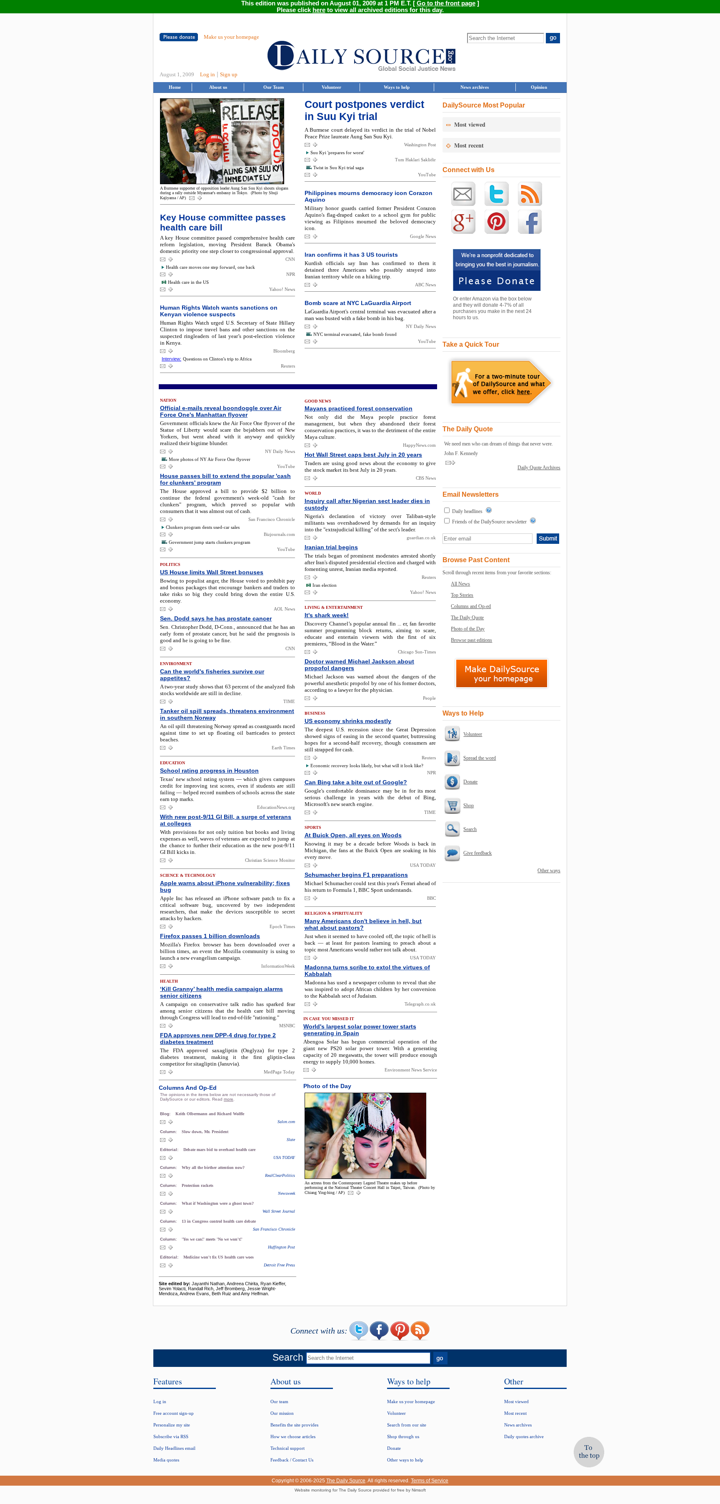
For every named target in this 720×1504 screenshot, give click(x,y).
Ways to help (397, 87)
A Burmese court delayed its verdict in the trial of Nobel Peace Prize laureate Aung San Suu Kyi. (370, 133)
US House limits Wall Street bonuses (211, 572)
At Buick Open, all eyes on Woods (353, 835)
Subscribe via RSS (170, 1436)
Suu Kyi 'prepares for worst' (337, 152)
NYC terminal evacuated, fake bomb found (355, 334)
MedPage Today (279, 1071)
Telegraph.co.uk (420, 1003)
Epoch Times (282, 926)
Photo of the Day (468, 629)
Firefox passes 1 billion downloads (210, 936)
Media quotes (166, 1459)
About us (218, 87)
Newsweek (286, 1193)
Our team (279, 1401)
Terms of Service (429, 1481)
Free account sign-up (173, 1413)
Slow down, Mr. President (205, 1131)
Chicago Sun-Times (417, 651)
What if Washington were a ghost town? (218, 1203)
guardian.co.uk (421, 537)
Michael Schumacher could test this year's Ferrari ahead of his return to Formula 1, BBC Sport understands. (370, 886)
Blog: (166, 1113)
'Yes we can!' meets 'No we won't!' (212, 1239)
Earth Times (283, 747)
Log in (207, 74)
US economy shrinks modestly (348, 721)
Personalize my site (171, 1424)
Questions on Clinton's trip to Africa (217, 358)
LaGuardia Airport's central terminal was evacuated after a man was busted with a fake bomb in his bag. (370, 314)
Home (175, 87)
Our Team (273, 87)
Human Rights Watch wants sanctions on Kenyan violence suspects (219, 311)
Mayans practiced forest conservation (358, 408)
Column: (169, 1131)
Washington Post (420, 144)
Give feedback (477, 853)
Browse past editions (471, 640)
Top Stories (462, 595)
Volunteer (331, 87)
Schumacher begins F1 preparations (356, 874)
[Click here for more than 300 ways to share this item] (200, 198)
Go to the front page (446, 3)
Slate (291, 1139)
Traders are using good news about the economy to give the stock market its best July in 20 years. (370, 466)
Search (470, 829)
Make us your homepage (231, 37)
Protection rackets (197, 1185)
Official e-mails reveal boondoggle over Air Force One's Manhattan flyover (220, 411)
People (429, 698)
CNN (290, 259)
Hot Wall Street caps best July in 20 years (363, 454)
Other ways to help (405, 1459)
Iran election (324, 585)
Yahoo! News (282, 289)
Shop (468, 805)
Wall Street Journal (278, 1211)
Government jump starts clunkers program (209, 542)
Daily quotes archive (524, 1436)
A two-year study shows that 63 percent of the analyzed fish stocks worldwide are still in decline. (227, 689)
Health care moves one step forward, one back (210, 267)
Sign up (229, 74)
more (228, 1099)
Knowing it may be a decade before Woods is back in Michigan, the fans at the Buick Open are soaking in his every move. (370, 850)
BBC (431, 898)
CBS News (426, 477)
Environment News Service (411, 1069)
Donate (470, 782)
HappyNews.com (419, 445)
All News (460, 584)
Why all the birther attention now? (213, 1167)
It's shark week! (327, 615)
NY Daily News (421, 326)
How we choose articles (292, 1436)
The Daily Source (345, 1481)
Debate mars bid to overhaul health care (219, 1149)
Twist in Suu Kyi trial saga (338, 167)
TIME (289, 701)
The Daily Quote (467, 618)
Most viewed (516, 1401)
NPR (290, 274)
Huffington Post (281, 1247)
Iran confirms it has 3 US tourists (351, 254)
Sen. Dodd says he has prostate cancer (216, 618)
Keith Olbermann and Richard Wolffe (209, 1113)
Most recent (515, 1413)
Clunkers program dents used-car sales (203, 527)
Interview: (171, 358)
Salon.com (286, 1121)
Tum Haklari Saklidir (415, 159)
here (318, 10)
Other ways (549, 870)
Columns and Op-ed (471, 606)
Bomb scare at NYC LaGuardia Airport (358, 303)
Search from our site (406, 1424)
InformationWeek (278, 965)
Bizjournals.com (279, 534)
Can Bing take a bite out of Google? (356, 782)
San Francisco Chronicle (271, 519)
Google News (423, 236)
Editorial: (170, 1149)
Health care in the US (188, 282)
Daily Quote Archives (539, 467)
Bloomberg (284, 350)
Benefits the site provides (294, 1424)
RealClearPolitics (280, 1175)
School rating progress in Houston (209, 770)
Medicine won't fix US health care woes (218, 1257)
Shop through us (403, 1436)
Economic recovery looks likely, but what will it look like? (366, 765)
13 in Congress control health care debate (219, 1221)
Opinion (539, 87)
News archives (474, 87)
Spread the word (479, 758)
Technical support (287, 1448)
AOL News (284, 608)
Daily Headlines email (174, 1448)
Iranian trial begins (331, 547)
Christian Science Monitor (270, 860)
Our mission (282, 1413)
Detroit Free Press (279, 1265)
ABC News (425, 284)
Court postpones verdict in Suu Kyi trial (364, 110)
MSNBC (287, 1025)
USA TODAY (284, 1157)
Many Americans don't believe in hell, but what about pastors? (363, 924)
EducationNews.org (276, 807)
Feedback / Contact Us (291, 1459)
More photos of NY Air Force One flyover (209, 459)
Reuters (288, 365)
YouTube (427, 174)
